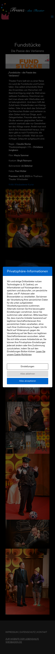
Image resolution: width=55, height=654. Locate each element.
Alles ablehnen (27, 373)
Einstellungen (27, 366)
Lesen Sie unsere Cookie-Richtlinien (26, 353)
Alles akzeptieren (27, 380)
